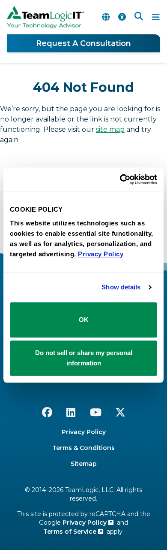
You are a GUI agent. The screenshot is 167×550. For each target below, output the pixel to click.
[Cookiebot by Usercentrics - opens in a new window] (120, 179)
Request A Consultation (83, 43)
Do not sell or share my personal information (83, 358)
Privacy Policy (84, 432)
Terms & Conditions (83, 448)
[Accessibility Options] (122, 17)
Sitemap (84, 464)
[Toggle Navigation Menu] (156, 17)
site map (110, 129)
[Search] (138, 17)
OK (84, 319)
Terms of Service (70, 531)
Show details (120, 287)
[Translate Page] (106, 17)
